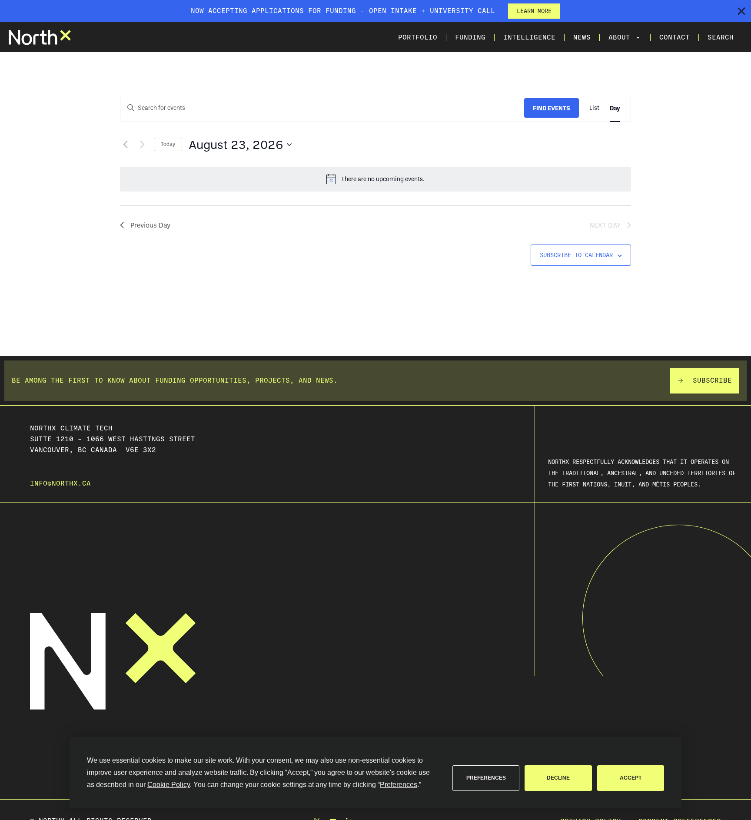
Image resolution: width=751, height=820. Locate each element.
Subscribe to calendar (576, 255)
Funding (470, 37)
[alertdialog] (375, 11)
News (582, 37)
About (619, 37)
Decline (558, 778)
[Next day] (142, 144)
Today (168, 144)
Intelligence (529, 37)
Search (721, 37)
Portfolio (417, 37)
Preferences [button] (398, 784)
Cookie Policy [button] (168, 784)
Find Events (551, 108)
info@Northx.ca (60, 483)
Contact (674, 37)
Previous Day (150, 225)
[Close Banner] (741, 11)
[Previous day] (125, 144)
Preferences (486, 778)
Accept (630, 778)
